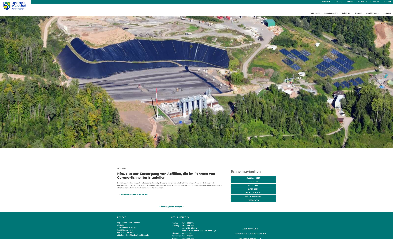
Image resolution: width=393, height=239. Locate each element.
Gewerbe (358, 13)
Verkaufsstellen (253, 196)
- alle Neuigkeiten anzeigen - (171, 206)
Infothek (387, 13)
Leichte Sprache (250, 229)
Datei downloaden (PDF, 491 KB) (134, 194)
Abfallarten (315, 13)
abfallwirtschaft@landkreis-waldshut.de (133, 235)
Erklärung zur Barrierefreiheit (250, 234)
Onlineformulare (253, 193)
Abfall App (338, 2)
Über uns (375, 2)
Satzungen (253, 189)
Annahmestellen (331, 13)
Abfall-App (253, 185)
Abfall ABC (326, 2)
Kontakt (387, 2)
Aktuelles (350, 2)
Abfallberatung (372, 13)
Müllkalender (363, 2)
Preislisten (253, 200)
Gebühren (346, 13)
